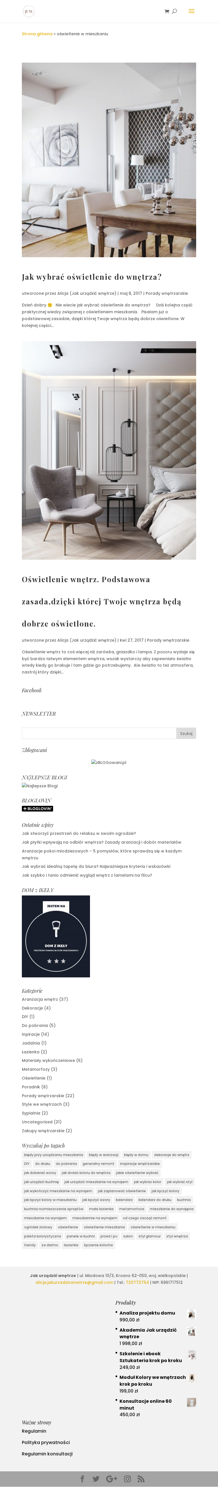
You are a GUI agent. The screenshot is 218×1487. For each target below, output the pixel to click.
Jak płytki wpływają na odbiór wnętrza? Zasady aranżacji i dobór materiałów (101, 842)
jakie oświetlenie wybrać (137, 1172)
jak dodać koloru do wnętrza (86, 1172)
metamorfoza (131, 1208)
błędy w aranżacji (103, 1154)
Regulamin (34, 1431)
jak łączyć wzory (96, 1199)
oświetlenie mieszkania (104, 1227)
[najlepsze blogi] (40, 786)
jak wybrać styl (179, 1181)
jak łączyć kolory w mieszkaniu (50, 1199)
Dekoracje (32, 1008)
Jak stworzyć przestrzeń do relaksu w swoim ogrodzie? (79, 833)
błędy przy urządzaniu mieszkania (53, 1154)
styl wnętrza (177, 1236)
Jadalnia (31, 1043)
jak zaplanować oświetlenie (122, 1191)
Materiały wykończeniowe (48, 1060)
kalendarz (124, 1199)
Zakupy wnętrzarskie (43, 1131)
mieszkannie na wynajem (94, 1218)
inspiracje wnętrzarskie (140, 1163)
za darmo (49, 1245)
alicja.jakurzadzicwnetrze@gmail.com (74, 1282)
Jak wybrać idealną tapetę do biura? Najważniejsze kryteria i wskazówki (96, 866)
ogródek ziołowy (38, 1227)
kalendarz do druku (155, 1199)
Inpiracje (31, 1034)
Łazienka (30, 1052)
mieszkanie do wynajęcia (172, 1208)
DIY (25, 1017)
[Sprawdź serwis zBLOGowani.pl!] (108, 762)
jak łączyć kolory (165, 1191)
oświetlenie (68, 1227)
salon (128, 1236)
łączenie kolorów (98, 1245)
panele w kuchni (81, 1236)
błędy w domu (136, 1154)
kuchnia (184, 1199)
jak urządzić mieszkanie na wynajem (96, 1181)
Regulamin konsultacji (47, 1454)
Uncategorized (37, 1122)
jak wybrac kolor (147, 1181)
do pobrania (66, 1163)
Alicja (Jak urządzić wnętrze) (86, 293)
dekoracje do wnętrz (171, 1154)
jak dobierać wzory (40, 1172)
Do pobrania (35, 1025)
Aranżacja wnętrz (40, 999)
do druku (42, 1163)
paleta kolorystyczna (42, 1236)
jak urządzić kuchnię (41, 1181)
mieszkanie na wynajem (45, 1218)
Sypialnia (31, 1113)
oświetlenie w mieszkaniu (153, 1227)
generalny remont (98, 1163)
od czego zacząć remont (145, 1218)
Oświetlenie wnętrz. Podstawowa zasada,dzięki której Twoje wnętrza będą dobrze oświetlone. (101, 601)
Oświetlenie (33, 1078)
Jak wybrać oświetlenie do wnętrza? (92, 277)
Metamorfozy (36, 1069)
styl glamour (150, 1236)
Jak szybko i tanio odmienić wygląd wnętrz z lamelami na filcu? (87, 875)
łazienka (71, 1245)
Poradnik (31, 1087)
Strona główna (37, 34)
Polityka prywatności (46, 1442)
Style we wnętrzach (42, 1104)
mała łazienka (101, 1208)
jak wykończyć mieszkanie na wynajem (58, 1191)
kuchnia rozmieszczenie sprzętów (53, 1208)
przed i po (109, 1236)
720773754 (137, 1282)
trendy (30, 1245)
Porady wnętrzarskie (167, 293)
